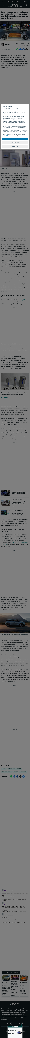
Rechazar (15, 146)
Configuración (15, 142)
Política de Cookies (7, 135)
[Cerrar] (22, 1025)
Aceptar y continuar (15, 138)
